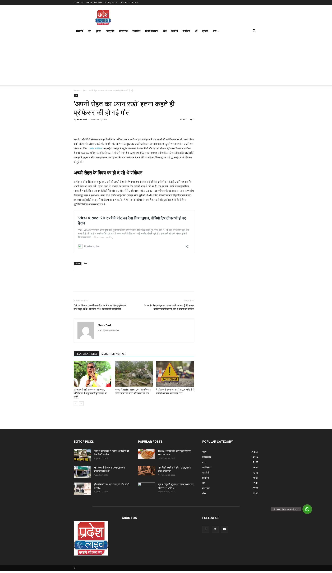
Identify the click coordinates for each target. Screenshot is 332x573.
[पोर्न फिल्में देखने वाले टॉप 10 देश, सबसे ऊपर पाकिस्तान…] (146, 470)
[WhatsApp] (101, 127)
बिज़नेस (174, 31)
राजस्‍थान (136, 31)
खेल (165, 31)
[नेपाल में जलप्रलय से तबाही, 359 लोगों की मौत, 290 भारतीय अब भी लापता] (82, 455)
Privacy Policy (111, 2)
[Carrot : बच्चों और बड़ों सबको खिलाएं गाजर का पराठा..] (146, 454)
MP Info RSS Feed (94, 2)
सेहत (85, 263)
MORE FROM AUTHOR (114, 353)
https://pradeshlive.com (108, 330)
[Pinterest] (93, 127)
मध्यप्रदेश (110, 31)
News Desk (82, 119)
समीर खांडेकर (96, 148)
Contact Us (78, 2)
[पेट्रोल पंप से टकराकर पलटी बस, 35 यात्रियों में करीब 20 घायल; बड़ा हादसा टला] (175, 374)
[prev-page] (76, 403)
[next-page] (81, 403)
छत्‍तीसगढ (123, 31)
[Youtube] (224, 529)
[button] (254, 31)
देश (89, 31)
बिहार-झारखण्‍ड (151, 31)
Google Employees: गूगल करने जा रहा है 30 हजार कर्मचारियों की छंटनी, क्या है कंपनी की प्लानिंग (169, 307)
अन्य (214, 31)
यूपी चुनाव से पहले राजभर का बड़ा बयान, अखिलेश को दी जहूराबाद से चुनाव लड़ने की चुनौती (90, 393)
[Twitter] (85, 127)
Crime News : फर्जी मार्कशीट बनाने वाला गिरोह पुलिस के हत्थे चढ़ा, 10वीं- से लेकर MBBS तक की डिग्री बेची (100, 307)
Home (80, 31)
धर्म (196, 31)
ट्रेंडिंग (205, 31)
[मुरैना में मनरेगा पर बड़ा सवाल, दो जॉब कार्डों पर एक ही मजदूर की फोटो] (82, 489)
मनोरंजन (186, 31)
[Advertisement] (166, 61)
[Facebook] (77, 127)
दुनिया (98, 31)
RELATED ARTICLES (86, 353)
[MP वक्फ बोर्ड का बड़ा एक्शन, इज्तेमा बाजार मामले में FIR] (82, 472)
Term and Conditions (129, 2)
